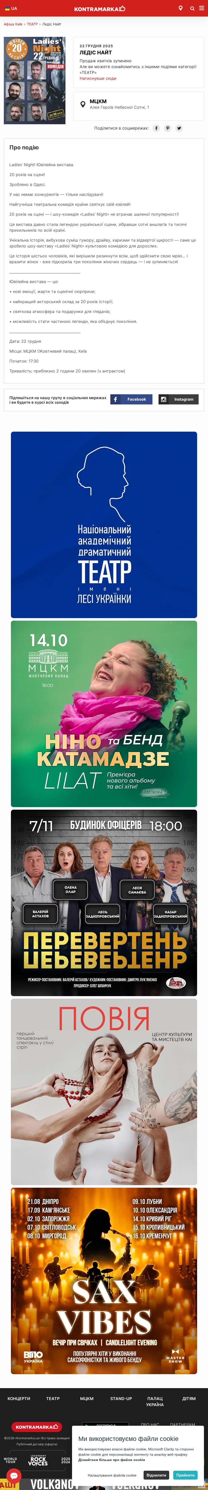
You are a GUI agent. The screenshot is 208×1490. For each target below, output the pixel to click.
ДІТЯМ (189, 1398)
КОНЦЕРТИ (19, 1398)
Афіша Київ (13, 24)
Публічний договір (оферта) (36, 1444)
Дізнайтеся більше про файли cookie (111, 1460)
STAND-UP (121, 1398)
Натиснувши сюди (98, 78)
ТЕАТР (32, 24)
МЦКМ (87, 1398)
